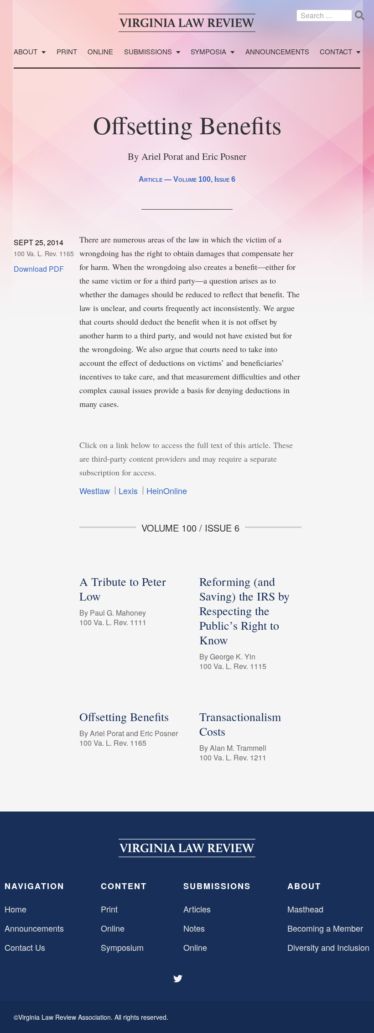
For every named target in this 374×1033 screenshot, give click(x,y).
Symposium (122, 947)
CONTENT (124, 886)
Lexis (128, 490)
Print (67, 51)
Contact (336, 51)
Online (100, 51)
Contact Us (25, 947)
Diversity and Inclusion (328, 947)
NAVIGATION (34, 886)
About (25, 51)
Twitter (178, 978)
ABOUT (304, 886)
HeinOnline (166, 490)
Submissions (148, 51)
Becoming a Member (325, 928)
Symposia (208, 51)
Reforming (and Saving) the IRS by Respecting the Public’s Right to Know (244, 611)
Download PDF (39, 269)
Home (15, 909)
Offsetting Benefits (124, 716)
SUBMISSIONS (217, 886)
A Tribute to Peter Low (122, 589)
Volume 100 (192, 179)
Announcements (277, 51)
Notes (194, 928)
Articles (197, 909)
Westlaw (94, 490)
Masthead (305, 909)
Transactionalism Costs (240, 724)
